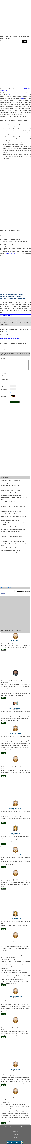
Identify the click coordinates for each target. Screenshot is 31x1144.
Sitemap (15, 1137)
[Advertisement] (15, 18)
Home (20, 1)
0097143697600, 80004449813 (13, 253)
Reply (3, 649)
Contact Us (15, 1134)
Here (7, 331)
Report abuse (26, 1)
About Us (15, 1128)
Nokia (10, 94)
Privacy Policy (15, 1131)
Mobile (22, 98)
